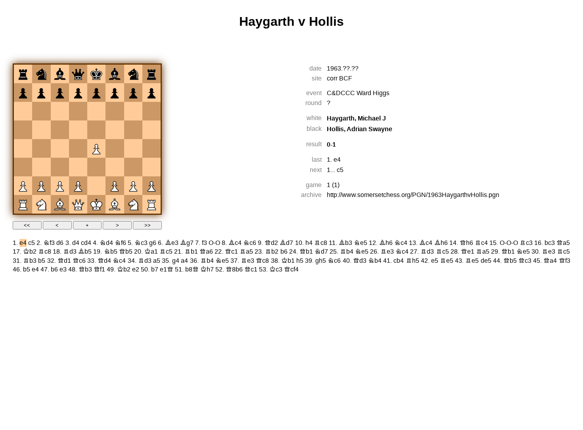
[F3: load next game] (114, 167)
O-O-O (509, 243)
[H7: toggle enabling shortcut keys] (151, 93)
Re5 (446, 261)
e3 (63, 269)
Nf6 (120, 243)
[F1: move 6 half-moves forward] (114, 204)
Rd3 (70, 252)
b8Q (192, 269)
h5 (299, 261)
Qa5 (563, 243)
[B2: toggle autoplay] (41, 186)
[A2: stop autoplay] (23, 186)
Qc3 (524, 261)
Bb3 (345, 243)
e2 (135, 269)
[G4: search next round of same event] (133, 148)
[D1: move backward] (78, 204)
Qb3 (85, 269)
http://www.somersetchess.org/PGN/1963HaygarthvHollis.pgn (413, 195)
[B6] (41, 111)
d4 (75, 243)
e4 (337, 160)
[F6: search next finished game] (114, 111)
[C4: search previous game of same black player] (60, 148)
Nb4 (375, 261)
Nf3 (49, 243)
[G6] (133, 111)
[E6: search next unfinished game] (96, 111)
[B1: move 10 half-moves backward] (41, 204)
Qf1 (99, 269)
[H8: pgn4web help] (151, 74)
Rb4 (346, 252)
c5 (340, 170)
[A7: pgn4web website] (23, 93)
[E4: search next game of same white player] (96, 148)
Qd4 (104, 261)
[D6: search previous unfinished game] (78, 111)
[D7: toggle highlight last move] (78, 93)
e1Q (166, 269)
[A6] (23, 111)
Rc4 (481, 243)
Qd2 (271, 243)
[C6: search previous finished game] (60, 111)
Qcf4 (291, 269)
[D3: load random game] (78, 167)
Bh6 (386, 243)
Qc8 (262, 261)
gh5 (320, 261)
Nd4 (106, 243)
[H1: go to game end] (151, 204)
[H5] (151, 130)
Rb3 (29, 261)
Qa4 (550, 261)
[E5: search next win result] (96, 130)
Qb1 (306, 252)
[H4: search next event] (151, 148)
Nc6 (249, 243)
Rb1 (191, 252)
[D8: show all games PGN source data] (78, 74)
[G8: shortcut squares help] (133, 74)
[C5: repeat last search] (60, 130)
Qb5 (125, 252)
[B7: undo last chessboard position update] (41, 93)
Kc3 (275, 269)
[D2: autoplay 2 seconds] (78, 186)
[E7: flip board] (96, 93)
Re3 (387, 252)
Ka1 (151, 252)
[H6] (151, 111)
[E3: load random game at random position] (96, 167)
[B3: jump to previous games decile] (41, 167)
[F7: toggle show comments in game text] (114, 93)
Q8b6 (234, 269)
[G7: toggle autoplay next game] (133, 93)
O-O (214, 243)
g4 (175, 261)
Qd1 (64, 261)
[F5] (114, 130)
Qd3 (359, 261)
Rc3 (526, 243)
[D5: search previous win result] (78, 130)
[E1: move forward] (96, 204)
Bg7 (187, 243)
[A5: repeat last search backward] (23, 130)
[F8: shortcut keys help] (114, 74)
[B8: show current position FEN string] (41, 74)
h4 (309, 243)
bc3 (550, 243)
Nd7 (321, 252)
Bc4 (235, 243)
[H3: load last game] (151, 167)
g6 (152, 243)
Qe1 (467, 252)
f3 (204, 243)
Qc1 (231, 252)
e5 (434, 261)
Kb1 (288, 261)
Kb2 (29, 252)
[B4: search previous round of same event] (41, 148)
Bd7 (286, 243)
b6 (284, 252)
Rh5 (412, 261)
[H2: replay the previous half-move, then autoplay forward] (151, 186)
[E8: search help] (96, 74)
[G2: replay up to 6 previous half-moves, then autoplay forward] (133, 186)
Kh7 (207, 269)
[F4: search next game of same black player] (114, 148)
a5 (156, 261)
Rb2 (271, 252)
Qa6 (206, 252)
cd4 (86, 243)
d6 (59, 243)
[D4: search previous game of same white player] (78, 148)
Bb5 (85, 252)
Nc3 (141, 243)
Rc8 (320, 243)
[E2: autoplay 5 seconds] (96, 186)
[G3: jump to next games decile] (133, 167)
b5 (41, 261)
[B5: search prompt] (41, 130)
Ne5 (360, 243)
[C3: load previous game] (60, 167)
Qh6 (466, 243)
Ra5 (246, 252)
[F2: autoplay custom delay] (114, 186)
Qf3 (564, 261)
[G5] (133, 130)
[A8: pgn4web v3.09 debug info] (23, 74)
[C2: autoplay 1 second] (60, 186)
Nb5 (110, 252)
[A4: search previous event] (23, 148)
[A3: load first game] (23, 167)
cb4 (398, 261)
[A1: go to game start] (23, 204)
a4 (184, 261)
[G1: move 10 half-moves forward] (133, 204)
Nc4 (400, 243)
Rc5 (166, 252)
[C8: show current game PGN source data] (60, 74)
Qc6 (79, 261)
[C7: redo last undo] (60, 93)
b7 (154, 269)
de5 (486, 261)
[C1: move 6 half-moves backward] (60, 204)
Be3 (171, 243)
